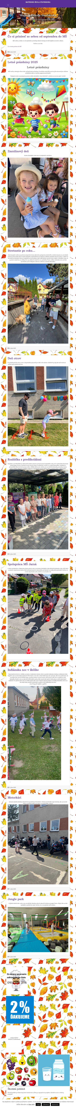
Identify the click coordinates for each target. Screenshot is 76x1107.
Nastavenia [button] (55, 1104)
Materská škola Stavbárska (38, 2)
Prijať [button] (38, 1104)
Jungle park (16, 899)
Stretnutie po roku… (21, 250)
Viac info (31, 1104)
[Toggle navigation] (8, 5)
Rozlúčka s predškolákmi (24, 459)
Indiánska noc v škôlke (23, 670)
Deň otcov (14, 358)
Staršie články (9, 964)
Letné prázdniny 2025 (23, 62)
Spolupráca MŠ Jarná (22, 564)
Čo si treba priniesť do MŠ (14, 46)
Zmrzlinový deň (18, 151)
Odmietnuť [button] (46, 1104)
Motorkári (14, 797)
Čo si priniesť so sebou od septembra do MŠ (37, 36)
